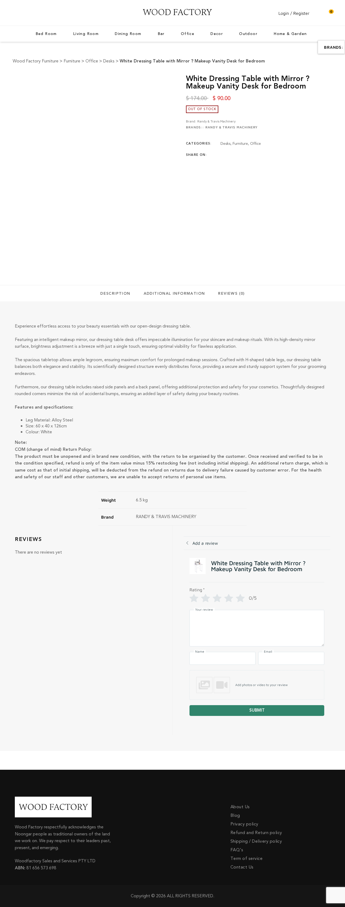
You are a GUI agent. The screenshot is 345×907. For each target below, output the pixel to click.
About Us (240, 807)
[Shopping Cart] (328, 13)
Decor (217, 34)
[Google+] (243, 155)
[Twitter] (232, 155)
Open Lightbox (109, 81)
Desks (225, 143)
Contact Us (242, 867)
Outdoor (248, 34)
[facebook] (16, 13)
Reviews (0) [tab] (231, 294)
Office (187, 34)
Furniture (240, 143)
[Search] (317, 13)
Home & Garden (290, 34)
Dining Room (128, 34)
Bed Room (46, 34)
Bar (161, 34)
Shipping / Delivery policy (256, 841)
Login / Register (293, 13)
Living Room (86, 34)
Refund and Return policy (256, 832)
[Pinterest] (253, 155)
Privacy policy (244, 824)
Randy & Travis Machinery (216, 121)
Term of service (246, 858)
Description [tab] (115, 294)
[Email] (264, 155)
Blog (235, 815)
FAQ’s (236, 850)
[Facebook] (222, 155)
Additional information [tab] (174, 294)
